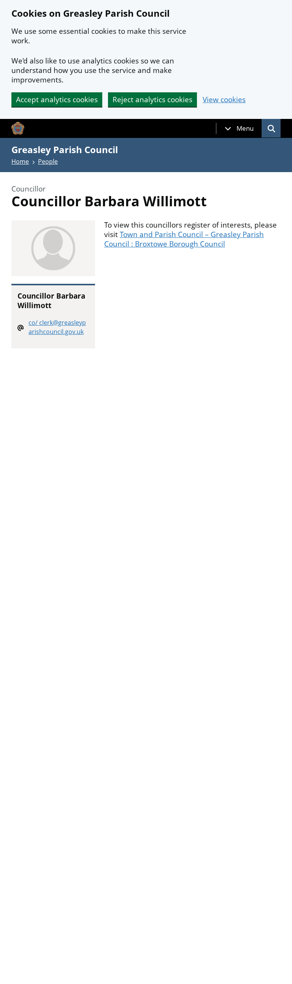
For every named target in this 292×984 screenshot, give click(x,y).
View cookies (224, 99)
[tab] (239, 128)
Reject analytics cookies (152, 99)
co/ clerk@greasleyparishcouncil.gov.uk (57, 327)
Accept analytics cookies (57, 99)
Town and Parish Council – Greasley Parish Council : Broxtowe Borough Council (184, 239)
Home (20, 161)
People (48, 161)
